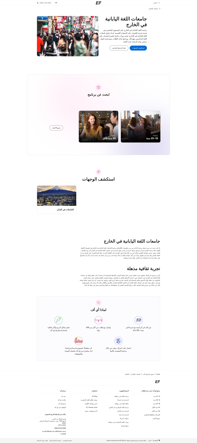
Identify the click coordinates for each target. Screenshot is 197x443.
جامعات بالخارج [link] (136, 374)
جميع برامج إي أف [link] (148, 374)
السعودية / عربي (153, 440)
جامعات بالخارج (153, 8)
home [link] (158, 374)
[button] (156, 3)
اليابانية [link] (127, 374)
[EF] (98, 3)
